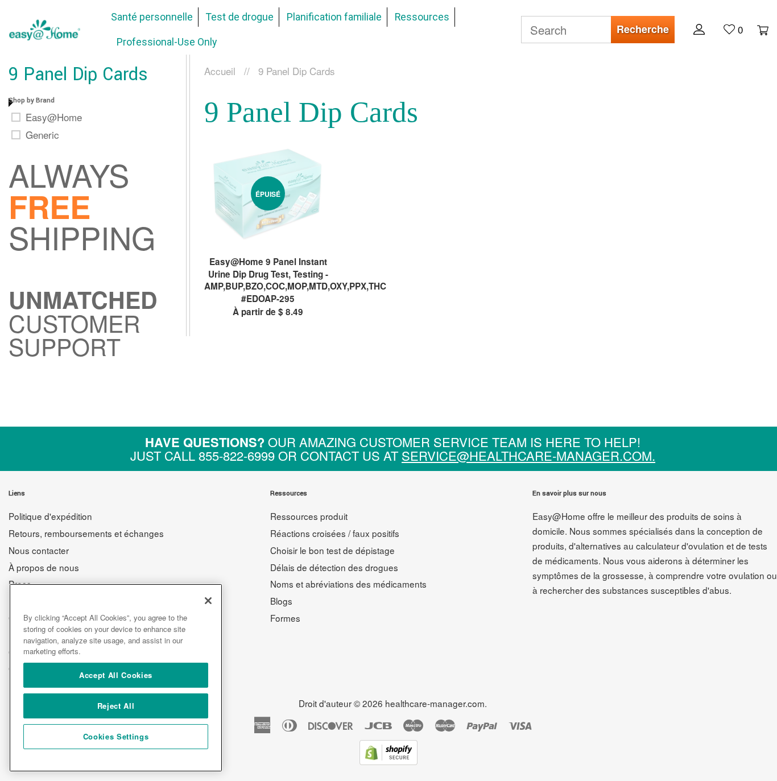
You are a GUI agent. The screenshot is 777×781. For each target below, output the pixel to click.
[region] (115, 678)
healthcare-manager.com (435, 703)
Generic (42, 135)
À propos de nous (44, 567)
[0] (757, 29)
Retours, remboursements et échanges (86, 533)
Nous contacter (39, 550)
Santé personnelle (152, 17)
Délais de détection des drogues (334, 567)
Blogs (281, 600)
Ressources (422, 17)
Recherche (643, 29)
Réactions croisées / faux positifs (334, 533)
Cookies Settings (116, 736)
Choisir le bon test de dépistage (332, 550)
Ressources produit (309, 516)
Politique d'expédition (50, 516)
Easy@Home (54, 117)
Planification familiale (334, 17)
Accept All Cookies (115, 675)
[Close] (208, 600)
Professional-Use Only (167, 42)
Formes (285, 617)
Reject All (116, 705)
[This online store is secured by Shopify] (388, 761)
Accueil (219, 71)
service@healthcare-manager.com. (528, 455)
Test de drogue (240, 17)
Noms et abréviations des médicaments (348, 583)
